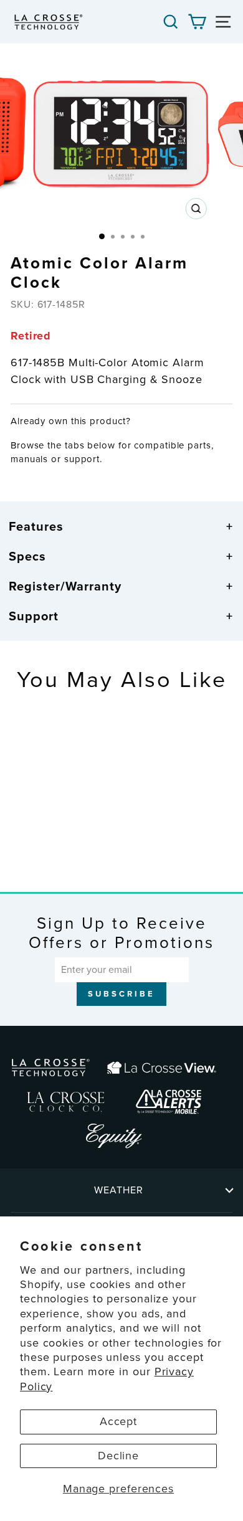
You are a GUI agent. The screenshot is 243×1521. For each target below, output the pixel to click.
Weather (118, 1190)
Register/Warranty (65, 586)
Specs (27, 556)
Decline (118, 1456)
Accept (118, 1421)
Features (36, 526)
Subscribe (121, 994)
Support (34, 616)
